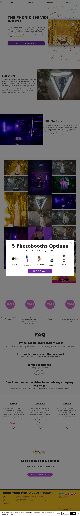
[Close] (78, 513)
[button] (71, 243)
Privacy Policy (9, 514)
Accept (73, 513)
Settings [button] (58, 513)
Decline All (65, 513)
